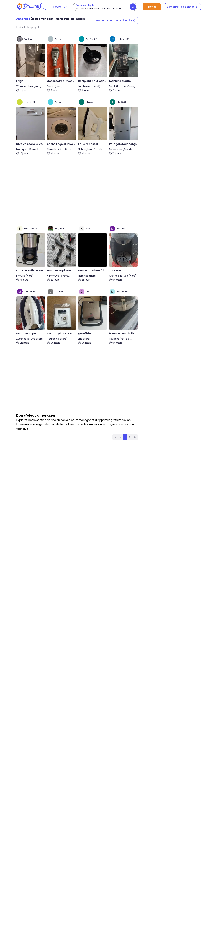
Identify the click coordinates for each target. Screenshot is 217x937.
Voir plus (22, 429)
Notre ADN (60, 7)
